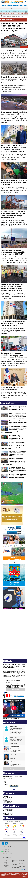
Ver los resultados (14, 787)
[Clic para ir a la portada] (4, 843)
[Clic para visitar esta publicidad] (14, 1)
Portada (4, 16)
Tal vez (6, 782)
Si (5, 780)
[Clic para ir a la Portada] (14, 5)
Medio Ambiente (15, 867)
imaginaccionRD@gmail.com (10, 853)
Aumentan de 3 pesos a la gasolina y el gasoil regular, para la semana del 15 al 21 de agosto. (14, 182)
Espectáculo (14, 864)
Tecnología (21, 11)
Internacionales (15, 866)
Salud (21, 863)
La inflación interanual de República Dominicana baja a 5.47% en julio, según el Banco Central (13, 323)
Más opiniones (14, 769)
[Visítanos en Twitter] (22, 869)
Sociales (22, 864)
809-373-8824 (6, 849)
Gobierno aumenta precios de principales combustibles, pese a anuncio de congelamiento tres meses (14, 355)
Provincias (14, 11)
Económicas (20, 16)
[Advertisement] (14, 620)
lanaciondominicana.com (12, 874)
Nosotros (4, 873)
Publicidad (10, 873)
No (5, 781)
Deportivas (6, 863)
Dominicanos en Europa (7, 866)
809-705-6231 (6, 851)
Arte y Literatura (7, 860)
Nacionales (22, 860)
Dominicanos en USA (15, 861)
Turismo (7, 11)
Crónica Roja (6, 862)
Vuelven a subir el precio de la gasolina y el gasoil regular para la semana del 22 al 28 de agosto (14, 27)
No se (6, 784)
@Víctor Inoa (24, 876)
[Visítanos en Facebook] (24, 869)
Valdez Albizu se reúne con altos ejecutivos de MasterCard (12, 388)
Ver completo (15, 689)
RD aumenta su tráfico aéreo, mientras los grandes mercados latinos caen (14, 113)
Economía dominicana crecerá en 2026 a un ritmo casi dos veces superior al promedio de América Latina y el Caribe (14, 80)
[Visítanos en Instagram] (26, 869)
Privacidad (17, 873)
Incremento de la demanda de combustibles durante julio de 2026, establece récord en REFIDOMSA (13, 252)
